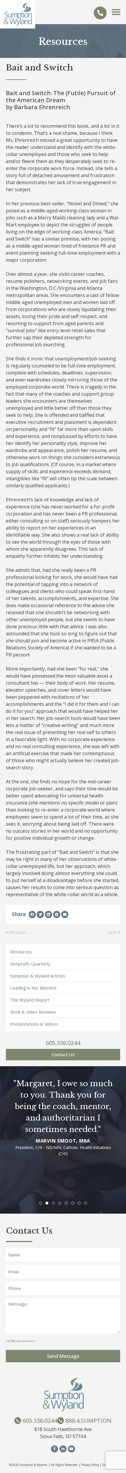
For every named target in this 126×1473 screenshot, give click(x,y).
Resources (21, 952)
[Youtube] (71, 1448)
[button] (116, 12)
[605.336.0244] (100, 12)
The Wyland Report (30, 1000)
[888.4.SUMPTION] (60, 1420)
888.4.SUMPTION (88, 1421)
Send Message (63, 1356)
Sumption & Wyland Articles (37, 976)
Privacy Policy (90, 1465)
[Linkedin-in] (63, 1448)
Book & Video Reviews (33, 1012)
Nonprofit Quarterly (30, 964)
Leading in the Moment (33, 988)
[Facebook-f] (54, 1448)
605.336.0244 (63, 1043)
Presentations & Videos (34, 1024)
